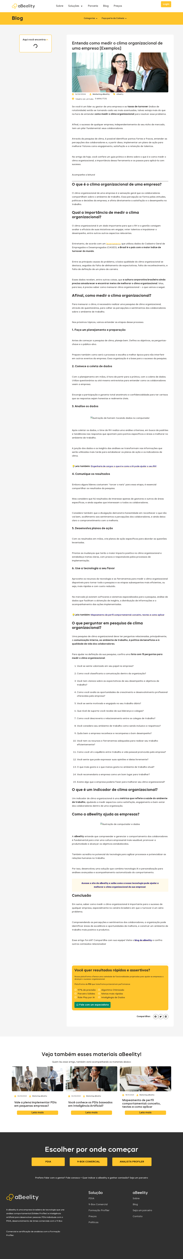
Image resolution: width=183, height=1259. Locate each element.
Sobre (59, 6)
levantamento (113, 244)
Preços (118, 6)
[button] (47, 40)
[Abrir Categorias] (97, 18)
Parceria (93, 6)
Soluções (73, 6)
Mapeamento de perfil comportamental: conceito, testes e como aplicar (141, 1103)
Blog (106, 6)
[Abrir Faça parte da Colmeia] (126, 18)
